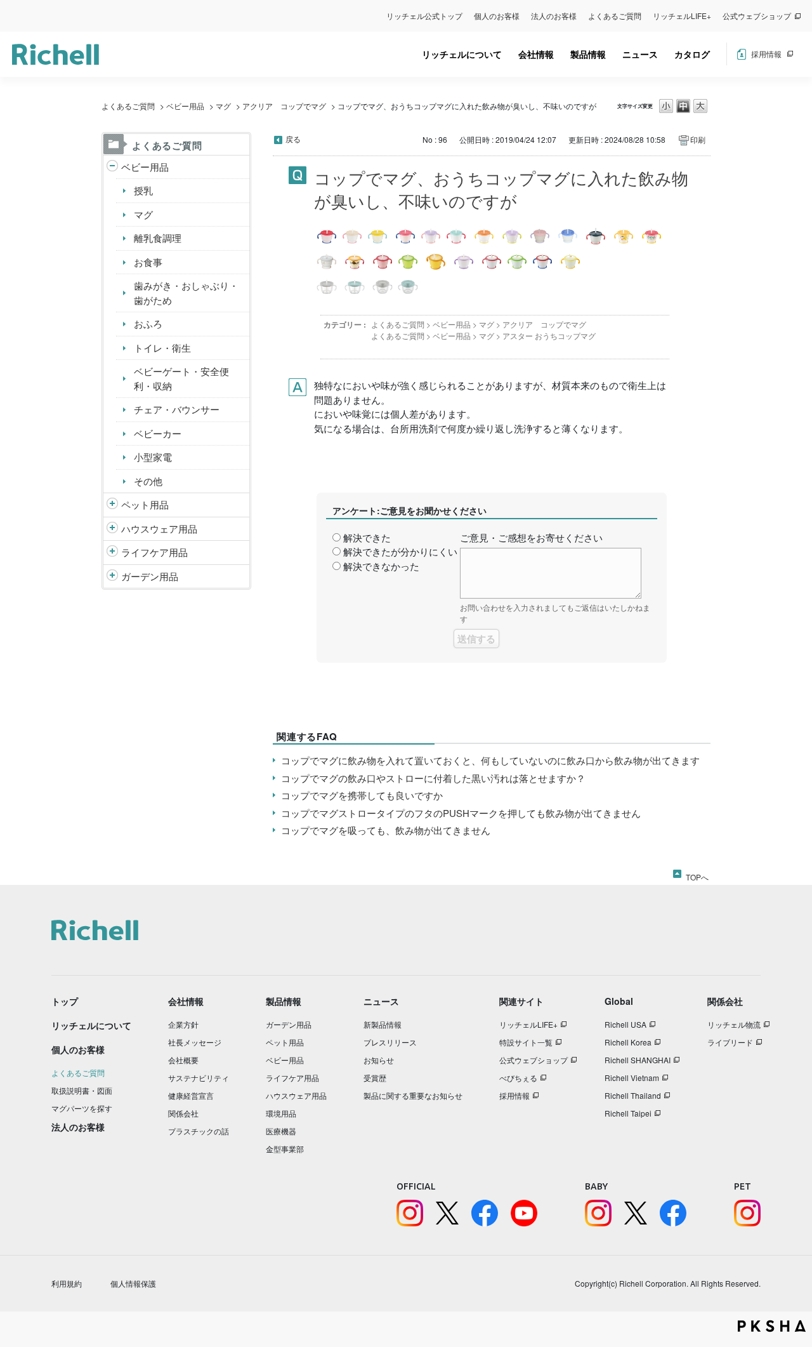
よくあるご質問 (614, 15)
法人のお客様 (554, 15)
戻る (293, 138)
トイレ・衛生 (162, 347)
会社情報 (536, 54)
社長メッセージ (194, 1042)
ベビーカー (157, 433)
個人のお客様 (497, 15)
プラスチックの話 (198, 1130)
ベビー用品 (185, 105)
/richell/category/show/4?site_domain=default (112, 505)
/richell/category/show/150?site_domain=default (112, 576)
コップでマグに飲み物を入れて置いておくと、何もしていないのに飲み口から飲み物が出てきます (490, 760)
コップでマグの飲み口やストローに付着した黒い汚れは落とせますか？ (433, 778)
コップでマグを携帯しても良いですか (362, 795)
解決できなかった (381, 566)
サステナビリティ (198, 1077)
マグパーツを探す (81, 1108)
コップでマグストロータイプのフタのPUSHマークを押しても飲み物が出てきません (461, 812)
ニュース (640, 54)
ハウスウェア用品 (159, 528)
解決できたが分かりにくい (400, 551)
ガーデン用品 (149, 576)
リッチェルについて (462, 54)
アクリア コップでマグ (284, 105)
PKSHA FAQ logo (772, 1326)
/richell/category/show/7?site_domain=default (112, 529)
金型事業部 (285, 1148)
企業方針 (183, 1024)
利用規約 (66, 1283)
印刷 (697, 139)
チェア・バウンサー (176, 409)
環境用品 (281, 1113)
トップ (64, 1001)
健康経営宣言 (191, 1095)
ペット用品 (145, 504)
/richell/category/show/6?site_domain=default (112, 552)
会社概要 (183, 1059)
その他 (148, 481)
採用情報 (766, 53)
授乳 (143, 190)
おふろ (148, 323)
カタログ (692, 54)
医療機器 (281, 1130)
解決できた (367, 537)
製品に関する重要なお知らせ (412, 1095)
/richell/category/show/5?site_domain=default (112, 167)
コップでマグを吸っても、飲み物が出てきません (385, 830)
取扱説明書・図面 (81, 1090)
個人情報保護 (133, 1283)
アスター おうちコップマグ (549, 335)
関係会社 (183, 1113)
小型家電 (153, 456)
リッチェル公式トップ (424, 15)
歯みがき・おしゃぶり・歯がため (186, 293)
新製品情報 (382, 1024)
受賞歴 (374, 1077)
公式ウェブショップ (757, 15)
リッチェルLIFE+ (682, 15)
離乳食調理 (157, 237)
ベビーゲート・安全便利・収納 (181, 378)
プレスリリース (390, 1042)
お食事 (148, 262)
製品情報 (588, 54)
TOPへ (697, 875)
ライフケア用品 (154, 552)
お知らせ (378, 1059)
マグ (223, 105)
